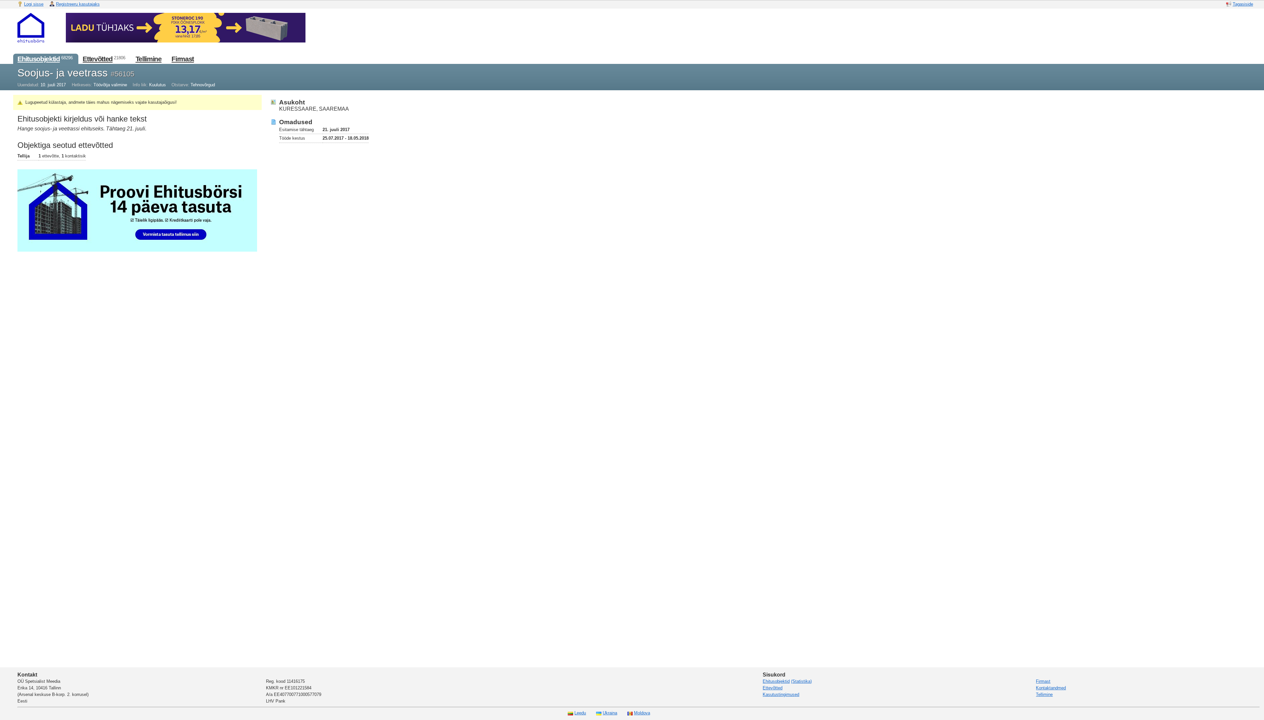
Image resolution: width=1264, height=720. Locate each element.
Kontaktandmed (1051, 687)
